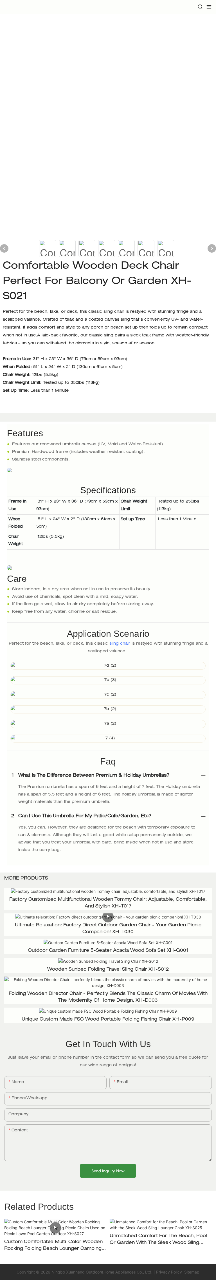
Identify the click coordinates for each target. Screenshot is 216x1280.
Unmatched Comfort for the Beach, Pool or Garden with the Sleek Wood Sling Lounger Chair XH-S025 (158, 1240)
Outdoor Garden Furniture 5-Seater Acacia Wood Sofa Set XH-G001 (108, 951)
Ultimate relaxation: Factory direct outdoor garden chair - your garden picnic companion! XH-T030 (108, 929)
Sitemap (191, 1272)
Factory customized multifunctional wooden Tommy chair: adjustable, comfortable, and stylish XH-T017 (108, 903)
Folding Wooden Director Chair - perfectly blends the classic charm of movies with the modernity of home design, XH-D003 (108, 997)
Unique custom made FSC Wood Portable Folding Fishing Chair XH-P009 (108, 1019)
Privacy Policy (169, 1272)
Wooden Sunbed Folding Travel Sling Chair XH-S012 (108, 970)
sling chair (119, 644)
